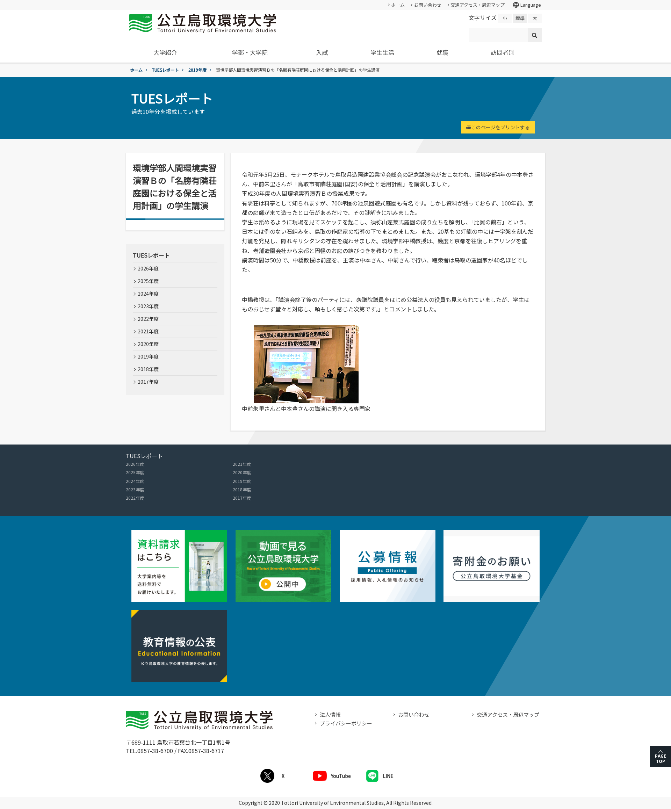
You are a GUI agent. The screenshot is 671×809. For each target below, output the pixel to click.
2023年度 (148, 306)
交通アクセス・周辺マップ (477, 4)
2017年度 (148, 381)
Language (526, 4)
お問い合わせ (427, 4)
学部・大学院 (250, 52)
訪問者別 (502, 52)
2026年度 (148, 268)
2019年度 (197, 70)
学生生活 (382, 52)
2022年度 (148, 318)
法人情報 (330, 714)
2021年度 (148, 331)
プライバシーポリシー (346, 723)
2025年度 (148, 280)
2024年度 (148, 293)
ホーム (398, 4)
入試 (322, 52)
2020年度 (148, 343)
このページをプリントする (500, 127)
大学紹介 (165, 52)
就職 (442, 52)
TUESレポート (165, 70)
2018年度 (148, 369)
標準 (520, 18)
